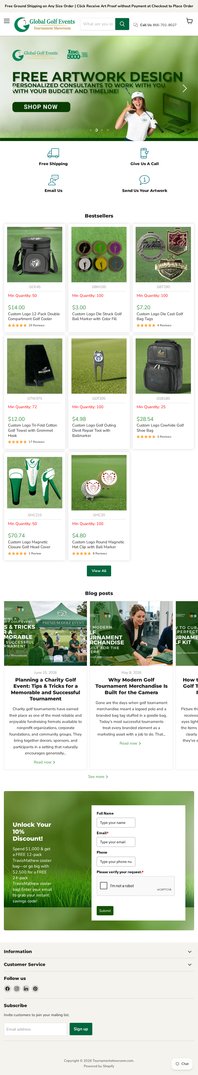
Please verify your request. (120, 872)
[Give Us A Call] (145, 157)
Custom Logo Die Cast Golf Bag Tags (160, 316)
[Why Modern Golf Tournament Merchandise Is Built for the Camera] (131, 633)
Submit (105, 910)
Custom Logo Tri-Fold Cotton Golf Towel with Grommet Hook (32, 430)
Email (103, 833)
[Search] (122, 24)
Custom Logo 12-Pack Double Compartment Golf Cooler (34, 316)
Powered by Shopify (99, 1066)
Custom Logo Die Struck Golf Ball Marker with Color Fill (97, 316)
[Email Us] (53, 184)
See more (96, 776)
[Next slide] (184, 88)
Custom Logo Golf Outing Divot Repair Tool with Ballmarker (94, 430)
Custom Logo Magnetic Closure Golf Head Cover (29, 544)
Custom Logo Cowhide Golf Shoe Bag (160, 428)
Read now (43, 762)
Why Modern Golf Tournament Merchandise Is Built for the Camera (131, 686)
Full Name (105, 813)
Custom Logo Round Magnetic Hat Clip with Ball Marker (98, 544)
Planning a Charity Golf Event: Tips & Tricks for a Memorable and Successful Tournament (45, 689)
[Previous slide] (14, 88)
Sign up (81, 1029)
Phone (102, 852)
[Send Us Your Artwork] (145, 184)
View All (99, 570)
